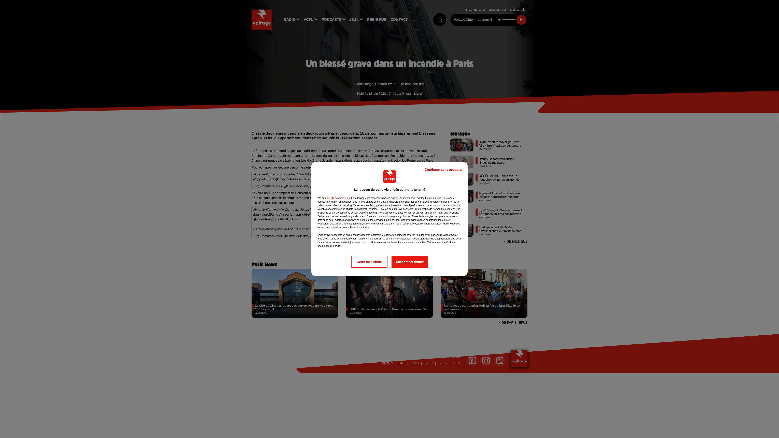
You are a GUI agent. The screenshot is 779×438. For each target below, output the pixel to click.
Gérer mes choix (369, 261)
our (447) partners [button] (336, 198)
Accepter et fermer (410, 261)
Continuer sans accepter (444, 169)
